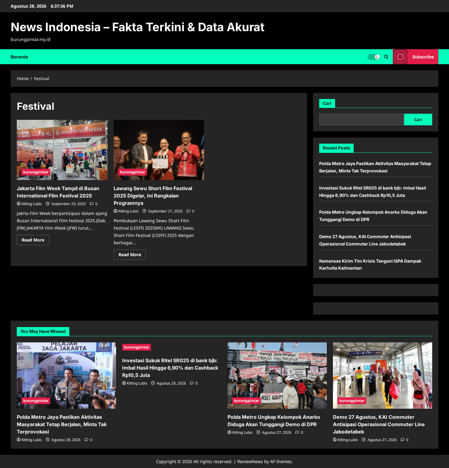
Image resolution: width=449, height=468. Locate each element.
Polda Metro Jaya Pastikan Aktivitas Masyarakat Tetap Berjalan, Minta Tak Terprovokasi (62, 424)
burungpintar (35, 172)
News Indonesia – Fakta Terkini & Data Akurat (138, 27)
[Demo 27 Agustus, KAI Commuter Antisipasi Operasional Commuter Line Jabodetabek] (382, 375)
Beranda (19, 56)
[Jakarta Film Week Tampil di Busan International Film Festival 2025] (62, 150)
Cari (327, 103)
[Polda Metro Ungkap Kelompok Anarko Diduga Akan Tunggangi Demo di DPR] (277, 375)
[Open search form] (386, 57)
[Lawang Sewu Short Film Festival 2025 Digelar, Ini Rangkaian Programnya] (159, 150)
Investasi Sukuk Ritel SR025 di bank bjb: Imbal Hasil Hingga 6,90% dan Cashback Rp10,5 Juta (170, 367)
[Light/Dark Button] (373, 56)
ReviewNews (250, 461)
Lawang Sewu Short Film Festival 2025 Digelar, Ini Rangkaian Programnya (153, 195)
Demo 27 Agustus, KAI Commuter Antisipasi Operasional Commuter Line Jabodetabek (379, 424)
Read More (35, 241)
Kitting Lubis (31, 203)
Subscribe (423, 56)
